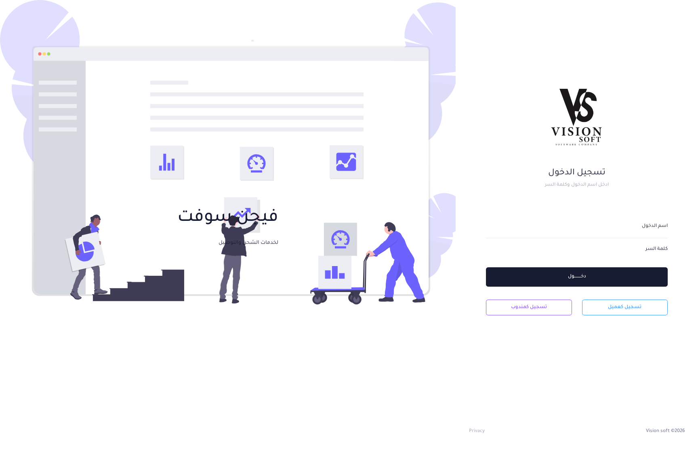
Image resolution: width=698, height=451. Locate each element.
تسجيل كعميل (624, 307)
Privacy (477, 431)
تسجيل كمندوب (529, 307)
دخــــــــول (577, 276)
